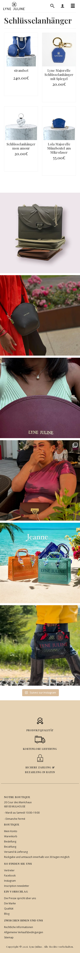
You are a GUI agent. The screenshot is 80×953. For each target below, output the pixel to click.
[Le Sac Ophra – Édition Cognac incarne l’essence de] (40, 233)
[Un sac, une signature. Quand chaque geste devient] (40, 315)
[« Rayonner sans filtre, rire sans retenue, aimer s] (40, 480)
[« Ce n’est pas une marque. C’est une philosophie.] (40, 398)
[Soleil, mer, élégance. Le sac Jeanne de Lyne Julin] (40, 563)
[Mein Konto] (62, 6)
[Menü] (73, 6)
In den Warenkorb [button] (21, 89)
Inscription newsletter (16, 886)
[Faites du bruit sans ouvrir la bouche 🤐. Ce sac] (40, 645)
